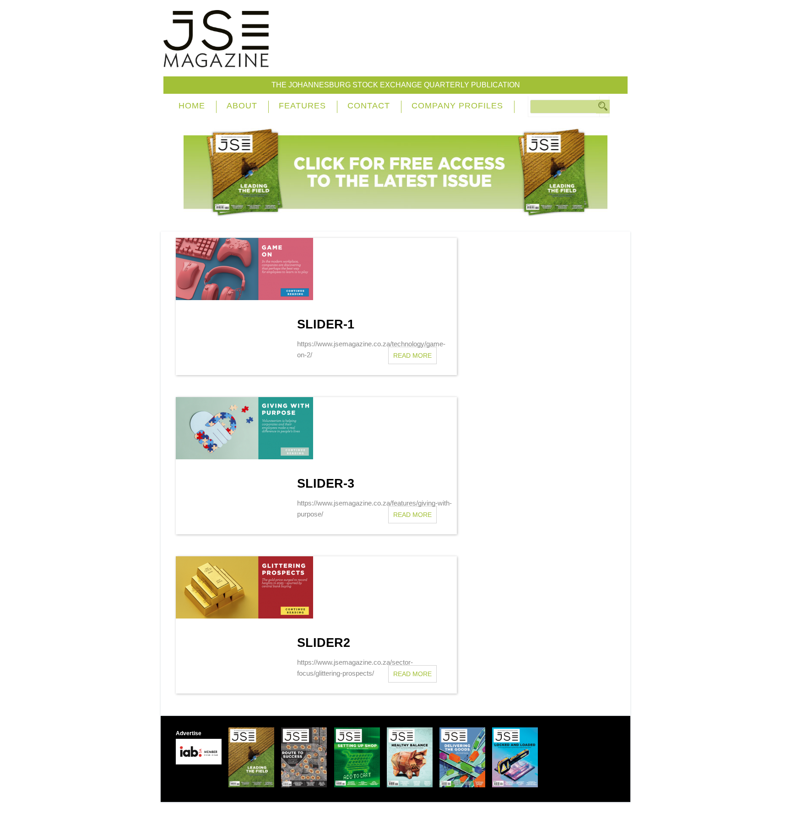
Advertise (188, 733)
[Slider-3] (248, 457)
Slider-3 (325, 483)
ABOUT (242, 105)
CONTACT (368, 105)
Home (192, 105)
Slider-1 (325, 324)
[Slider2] (248, 616)
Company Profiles (457, 105)
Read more (412, 355)
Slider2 (323, 643)
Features (302, 105)
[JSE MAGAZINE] (216, 60)
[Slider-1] (248, 297)
